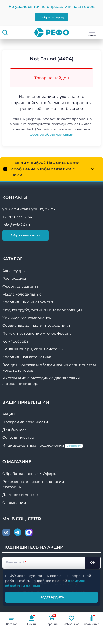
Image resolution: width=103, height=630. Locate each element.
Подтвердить (51, 597)
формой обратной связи (51, 134)
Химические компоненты (27, 318)
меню (92, 35)
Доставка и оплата (20, 495)
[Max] (29, 532)
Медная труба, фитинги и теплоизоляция (42, 310)
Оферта (50, 474)
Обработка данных (20, 474)
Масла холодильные (22, 294)
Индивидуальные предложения (41, 445)
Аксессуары (13, 271)
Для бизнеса (14, 430)
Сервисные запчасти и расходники (36, 325)
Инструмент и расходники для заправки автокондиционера (41, 381)
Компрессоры (15, 341)
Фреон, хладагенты (20, 286)
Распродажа (14, 278)
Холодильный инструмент (27, 302)
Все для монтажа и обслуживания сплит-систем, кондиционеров (49, 367)
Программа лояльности (25, 422)
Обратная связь (25, 235)
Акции (8, 414)
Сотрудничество (18, 437)
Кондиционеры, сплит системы (32, 349)
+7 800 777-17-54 (17, 217)
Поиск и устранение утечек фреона (37, 333)
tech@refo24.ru (40, 129)
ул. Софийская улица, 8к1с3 (28, 209)
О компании (14, 503)
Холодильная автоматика (26, 357)
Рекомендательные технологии (33, 481)
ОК (92, 562)
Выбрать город (51, 17)
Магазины (12, 487)
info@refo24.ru (16, 225)
